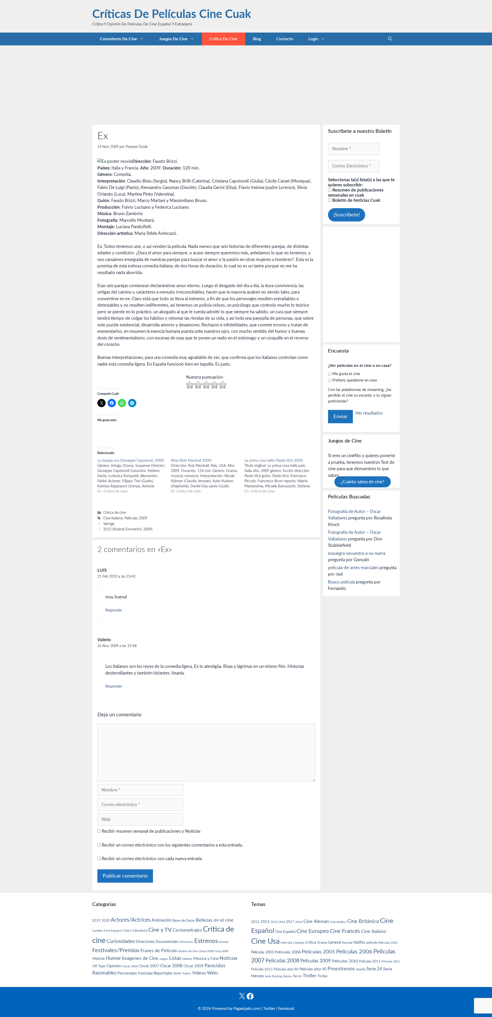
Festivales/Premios (115, 950)
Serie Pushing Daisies (278, 976)
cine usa (286, 942)
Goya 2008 (206, 951)
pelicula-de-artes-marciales (353, 568)
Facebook (286, 1009)
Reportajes (162, 973)
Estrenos (206, 941)
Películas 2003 (262, 952)
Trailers (186, 973)
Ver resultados (369, 413)
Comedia (298, 942)
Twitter (269, 1009)
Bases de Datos (183, 920)
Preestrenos (341, 968)
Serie (177, 973)
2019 (96, 920)
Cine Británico (363, 921)
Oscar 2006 (130, 966)
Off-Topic (99, 966)
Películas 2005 (318, 951)
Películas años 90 (313, 969)
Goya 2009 (221, 951)
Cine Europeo (312, 931)
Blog (257, 39)
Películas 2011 (370, 961)
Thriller (309, 976)
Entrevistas (186, 942)
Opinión (114, 966)
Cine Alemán (316, 921)
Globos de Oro (188, 951)
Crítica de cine (224, 39)
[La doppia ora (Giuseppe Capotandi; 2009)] (134, 476)
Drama (322, 942)
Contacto (284, 39)
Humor (113, 958)
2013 (265, 922)
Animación (161, 920)
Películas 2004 (288, 952)
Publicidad (145, 973)
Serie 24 (374, 969)
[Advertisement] (246, 84)
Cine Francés (345, 931)
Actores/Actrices (130, 920)
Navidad (347, 942)
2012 (255, 922)
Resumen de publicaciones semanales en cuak (355, 192)
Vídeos (199, 973)
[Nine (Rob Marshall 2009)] (207, 476)
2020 (105, 920)
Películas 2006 (354, 951)
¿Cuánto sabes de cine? (362, 482)
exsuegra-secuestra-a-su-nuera (356, 553)
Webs (212, 973)
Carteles (97, 930)
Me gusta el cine (346, 374)
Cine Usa (265, 941)
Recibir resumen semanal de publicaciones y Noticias (150, 831)
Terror (297, 976)
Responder (113, 610)
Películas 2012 (390, 961)
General (334, 942)
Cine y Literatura (135, 930)
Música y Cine (206, 958)
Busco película (341, 582)
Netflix (359, 942)
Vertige (108, 524)
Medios (187, 959)
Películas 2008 (282, 960)
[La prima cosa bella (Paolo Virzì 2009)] (281, 476)
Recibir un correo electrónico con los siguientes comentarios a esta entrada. (172, 845)
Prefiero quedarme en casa (354, 380)
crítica (310, 942)
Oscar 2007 (149, 966)
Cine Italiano (113, 518)
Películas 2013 (262, 969)
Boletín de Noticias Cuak (355, 200)
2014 (282, 922)
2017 (290, 922)
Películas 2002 (388, 942)
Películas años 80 (286, 969)
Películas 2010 (345, 961)
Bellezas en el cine (214, 920)
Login (313, 39)
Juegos (163, 959)
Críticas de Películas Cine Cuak (171, 14)
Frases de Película (158, 950)
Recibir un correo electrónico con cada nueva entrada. (152, 859)
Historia (98, 959)
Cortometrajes (187, 930)
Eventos (224, 942)
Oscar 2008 (171, 966)
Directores (145, 942)
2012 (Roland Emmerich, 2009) (127, 529)
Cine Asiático (338, 922)
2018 (298, 921)
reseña (360, 969)
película (371, 942)
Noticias (228, 958)
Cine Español (113, 930)
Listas (175, 958)
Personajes (127, 973)
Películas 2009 (136, 518)
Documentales (167, 942)
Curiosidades (121, 941)
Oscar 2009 (193, 966)
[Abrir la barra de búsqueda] (390, 39)
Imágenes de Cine (140, 958)
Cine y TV (160, 930)
